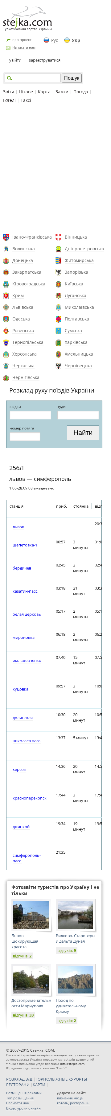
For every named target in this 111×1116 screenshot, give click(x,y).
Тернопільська (27, 342)
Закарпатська (26, 272)
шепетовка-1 (25, 545)
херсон (19, 769)
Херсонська (24, 354)
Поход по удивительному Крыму (71, 1005)
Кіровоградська (28, 284)
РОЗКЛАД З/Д (19, 1079)
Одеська (21, 319)
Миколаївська (79, 307)
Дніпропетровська (84, 249)
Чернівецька (78, 366)
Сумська (73, 330)
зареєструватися (44, 60)
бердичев (22, 568)
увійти (15, 60)
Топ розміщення (20, 1098)
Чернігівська (25, 377)
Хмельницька (79, 354)
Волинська (23, 249)
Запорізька (76, 272)
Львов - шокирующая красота (24, 941)
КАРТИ (39, 1084)
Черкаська (23, 366)
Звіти (8, 92)
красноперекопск (30, 798)
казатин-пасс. (25, 591)
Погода (80, 92)
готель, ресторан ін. (73, 1103)
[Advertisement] (55, 169)
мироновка (24, 637)
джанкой (21, 826)
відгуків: (22, 956)
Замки (62, 92)
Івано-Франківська (32, 237)
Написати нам (23, 47)
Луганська (75, 295)
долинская (23, 717)
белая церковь (27, 614)
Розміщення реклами (24, 1092)
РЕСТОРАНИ (18, 1084)
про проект (21, 39)
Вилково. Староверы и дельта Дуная (75, 938)
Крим (18, 295)
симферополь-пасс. (27, 858)
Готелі (9, 100)
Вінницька (76, 237)
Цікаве (26, 92)
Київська (74, 284)
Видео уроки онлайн (23, 1108)
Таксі (26, 100)
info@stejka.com (72, 1064)
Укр (76, 40)
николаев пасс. (27, 740)
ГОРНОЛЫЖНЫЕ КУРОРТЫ (61, 1079)
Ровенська (23, 330)
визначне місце (70, 1098)
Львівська (22, 307)
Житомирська (79, 260)
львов (18, 527)
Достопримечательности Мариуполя (31, 1003)
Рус (54, 40)
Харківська (76, 342)
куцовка (20, 689)
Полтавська (77, 319)
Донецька (22, 260)
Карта (44, 92)
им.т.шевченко (27, 660)
